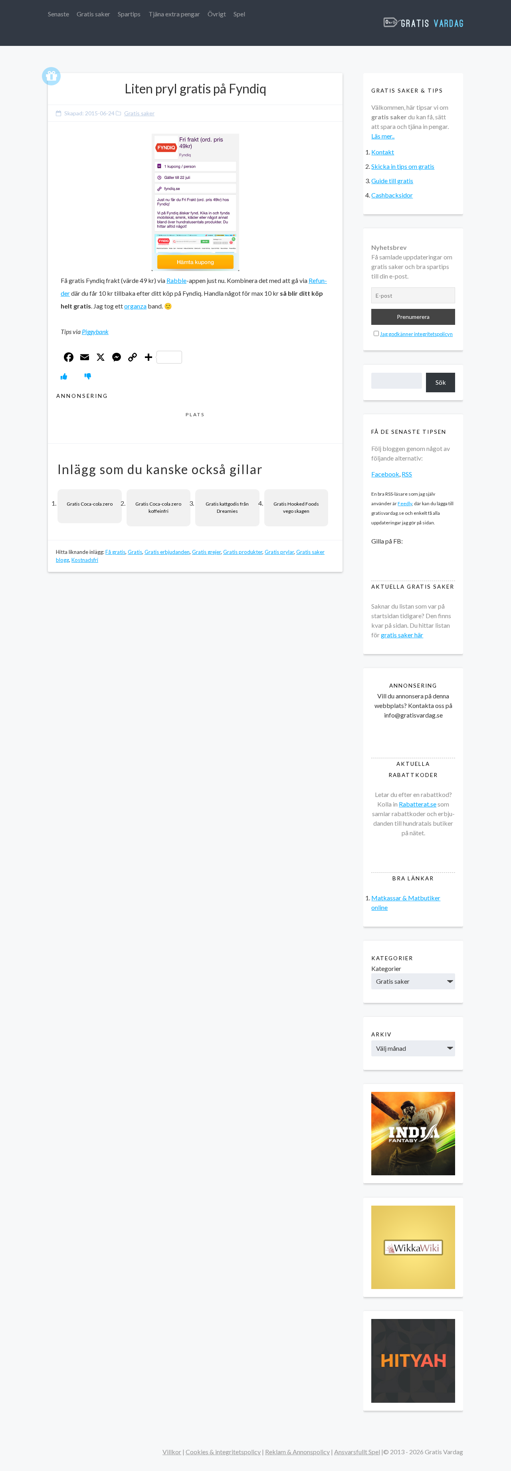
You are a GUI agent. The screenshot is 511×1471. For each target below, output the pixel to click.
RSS (407, 474)
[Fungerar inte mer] (88, 376)
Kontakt (382, 152)
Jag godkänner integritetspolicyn (416, 334)
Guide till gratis (392, 180)
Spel (239, 14)
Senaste (58, 14)
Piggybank (95, 331)
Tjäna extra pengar (174, 14)
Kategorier (386, 968)
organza (135, 306)
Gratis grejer (206, 552)
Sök (441, 382)
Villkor (171, 1451)
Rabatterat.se (417, 804)
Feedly (405, 503)
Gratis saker (93, 14)
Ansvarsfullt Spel (357, 1451)
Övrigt (217, 14)
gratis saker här (402, 635)
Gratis (135, 552)
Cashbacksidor (392, 195)
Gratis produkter (242, 552)
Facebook (385, 474)
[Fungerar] (64, 376)
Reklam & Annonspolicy (297, 1451)
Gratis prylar (279, 552)
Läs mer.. (382, 136)
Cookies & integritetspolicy (223, 1451)
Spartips (129, 14)
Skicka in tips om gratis (402, 166)
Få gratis (115, 552)
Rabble (176, 280)
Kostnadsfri (84, 560)
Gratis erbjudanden (167, 552)
